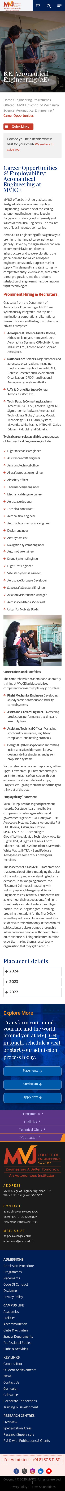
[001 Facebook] (16, 1471)
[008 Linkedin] (41, 1471)
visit (55, 1042)
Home (7, 100)
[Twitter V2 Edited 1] (24, 1471)
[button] (18, 126)
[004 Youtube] (49, 1471)
